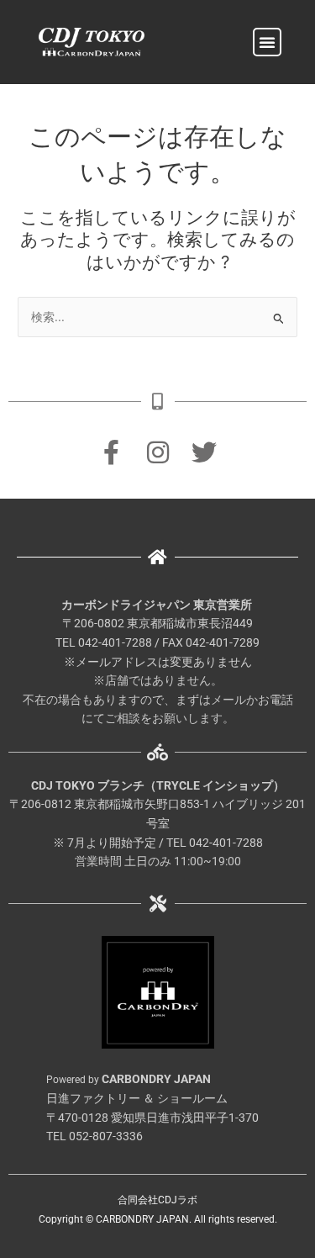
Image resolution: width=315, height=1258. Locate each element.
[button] (267, 42)
